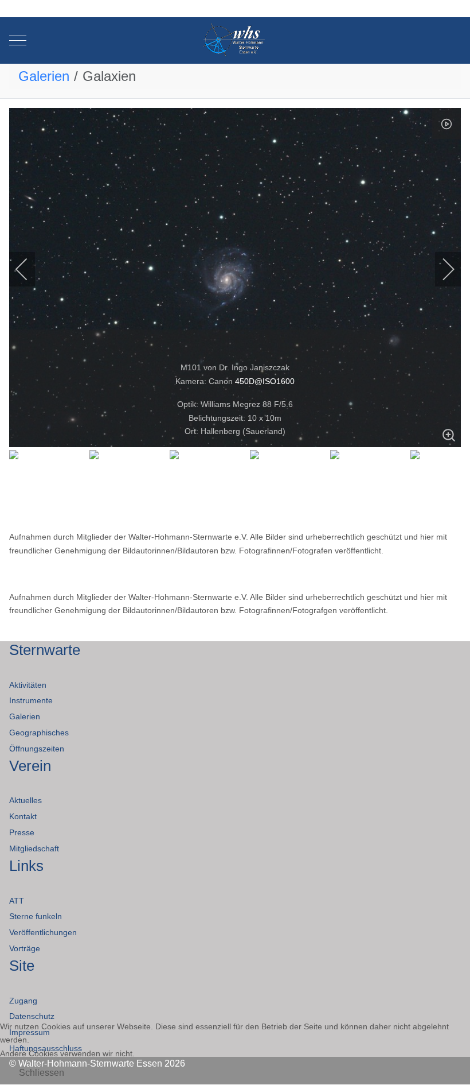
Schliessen (41, 1073)
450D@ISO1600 (265, 381)
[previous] (29, 269)
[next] (441, 269)
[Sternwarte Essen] (235, 40)
